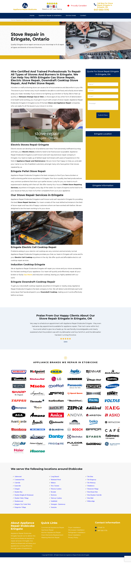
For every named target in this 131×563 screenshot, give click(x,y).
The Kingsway (91, 479)
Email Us (101, 527)
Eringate (17, 489)
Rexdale (53, 492)
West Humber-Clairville (94, 495)
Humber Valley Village (21, 498)
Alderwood (18, 476)
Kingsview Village (20, 507)
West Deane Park (92, 492)
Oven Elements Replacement (52, 535)
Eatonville (18, 486)
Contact (83, 15)
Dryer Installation (74, 527)
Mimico (53, 482)
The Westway (91, 482)
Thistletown (90, 486)
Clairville (17, 482)
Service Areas (71, 15)
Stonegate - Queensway (58, 504)
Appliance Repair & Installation (50, 15)
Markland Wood (56, 479)
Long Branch (55, 476)
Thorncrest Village (92, 489)
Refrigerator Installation (76, 532)
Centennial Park (19, 479)
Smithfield (54, 501)
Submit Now (103, 115)
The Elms (90, 476)
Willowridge (91, 501)
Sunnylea (54, 507)
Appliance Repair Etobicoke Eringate (77, 555)
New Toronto (55, 486)
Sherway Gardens (56, 498)
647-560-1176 (101, 9)
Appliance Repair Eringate (25, 20)
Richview (54, 495)
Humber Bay (18, 492)
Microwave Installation (76, 530)
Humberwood (19, 501)
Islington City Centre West (23, 504)
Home (32, 15)
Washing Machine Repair (50, 537)
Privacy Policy (73, 537)
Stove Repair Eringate (42, 20)
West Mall (90, 498)
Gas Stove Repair (47, 530)
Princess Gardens (56, 489)
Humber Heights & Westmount (24, 495)
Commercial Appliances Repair (52, 527)
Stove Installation (74, 535)
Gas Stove (28, 275)
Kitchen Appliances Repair (51, 532)
